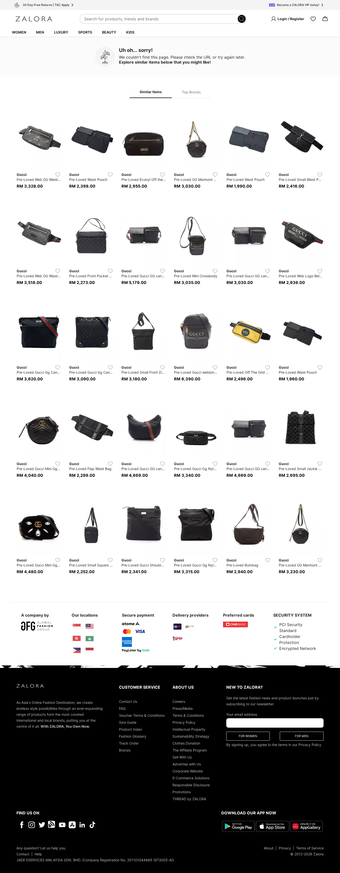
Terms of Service (310, 848)
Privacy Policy (183, 722)
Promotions (181, 792)
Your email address (241, 714)
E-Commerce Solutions (190, 778)
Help (38, 854)
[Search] (242, 19)
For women (248, 736)
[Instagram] (32, 825)
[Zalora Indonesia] (90, 650)
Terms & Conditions (188, 715)
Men (40, 32)
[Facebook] (21, 825)
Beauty (109, 32)
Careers (178, 701)
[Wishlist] (313, 19)
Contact (22, 854)
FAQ (122, 708)
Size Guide (127, 722)
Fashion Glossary (132, 736)
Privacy (285, 848)
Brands (124, 750)
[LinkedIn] (82, 825)
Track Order (129, 743)
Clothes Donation (186, 743)
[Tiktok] (124, 825)
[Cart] (325, 19)
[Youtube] (62, 825)
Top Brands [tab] (191, 92)
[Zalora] (34, 18)
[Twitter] (42, 825)
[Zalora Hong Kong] (77, 638)
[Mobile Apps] (72, 825)
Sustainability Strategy (190, 736)
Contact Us (128, 701)
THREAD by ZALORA (189, 799)
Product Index (130, 729)
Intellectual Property (188, 729)
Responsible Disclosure (191, 785)
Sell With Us (182, 757)
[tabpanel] (170, 343)
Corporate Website (187, 771)
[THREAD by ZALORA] (52, 825)
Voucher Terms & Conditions (142, 715)
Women (19, 32)
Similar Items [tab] (151, 92)
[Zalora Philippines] (77, 650)
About (269, 848)
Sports (85, 32)
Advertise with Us (186, 764)
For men (301, 736)
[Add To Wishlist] (57, 174)
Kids (130, 32)
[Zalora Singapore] (77, 627)
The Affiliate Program (189, 750)
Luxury (61, 32)
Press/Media (182, 708)
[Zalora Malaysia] (90, 627)
